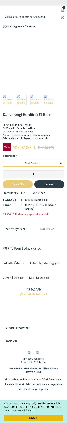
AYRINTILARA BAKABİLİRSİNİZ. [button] (19, 410)
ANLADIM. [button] (33, 418)
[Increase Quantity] (61, 174)
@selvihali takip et (33, 294)
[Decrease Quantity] (6, 174)
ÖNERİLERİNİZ (47, 229)
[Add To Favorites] (14, 193)
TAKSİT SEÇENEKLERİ (16, 229)
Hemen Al (49, 184)
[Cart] (62, 10)
